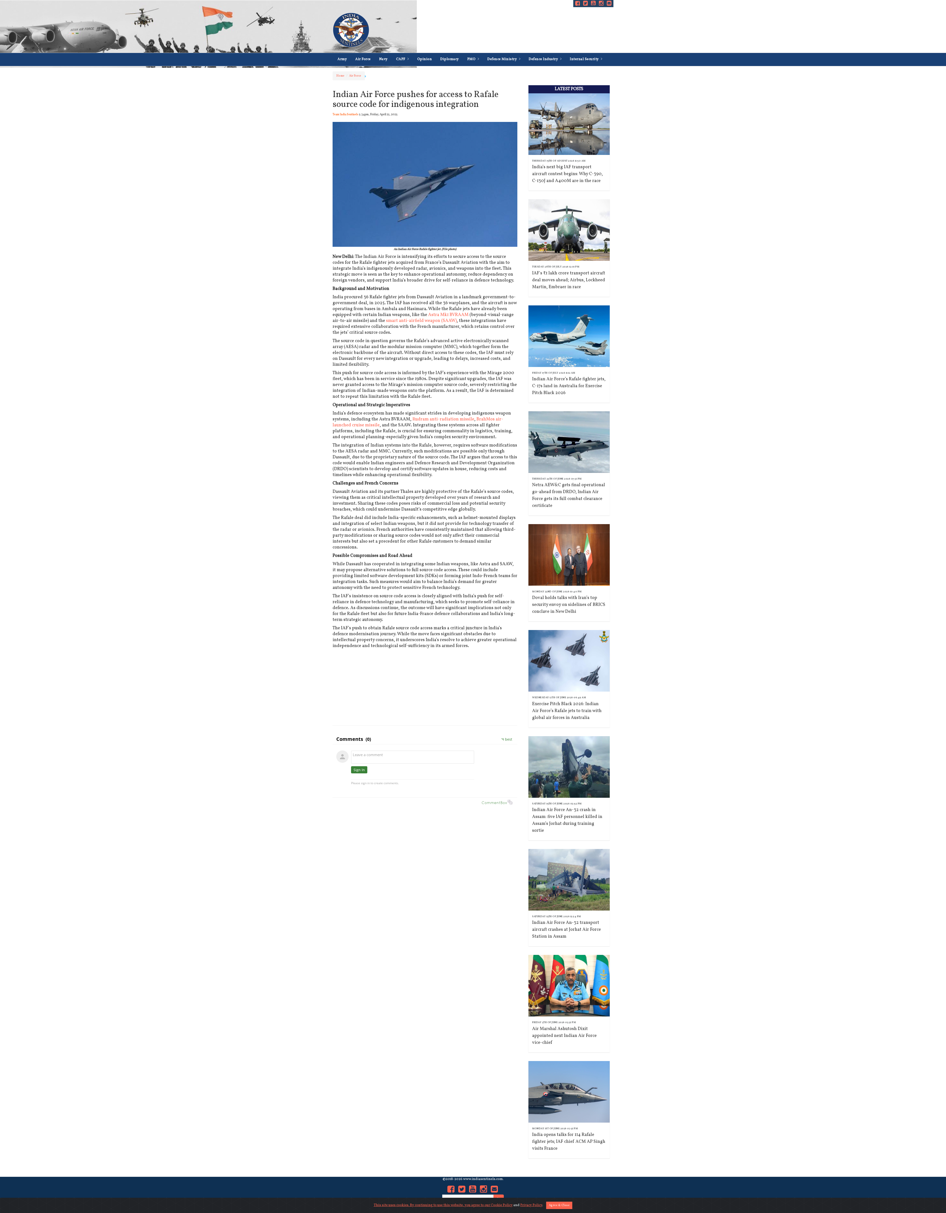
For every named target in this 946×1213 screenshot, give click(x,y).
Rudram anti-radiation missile (443, 419)
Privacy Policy (531, 1205)
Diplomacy (449, 59)
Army (342, 59)
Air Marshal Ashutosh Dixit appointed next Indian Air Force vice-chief (564, 1036)
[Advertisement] (425, 685)
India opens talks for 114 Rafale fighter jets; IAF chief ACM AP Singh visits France (568, 1142)
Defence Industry (544, 59)
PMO (471, 59)
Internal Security (585, 59)
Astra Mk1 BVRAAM (448, 315)
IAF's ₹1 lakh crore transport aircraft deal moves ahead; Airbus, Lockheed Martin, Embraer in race (568, 280)
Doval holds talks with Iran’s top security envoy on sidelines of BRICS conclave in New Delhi (568, 605)
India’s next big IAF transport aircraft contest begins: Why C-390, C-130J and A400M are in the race (567, 174)
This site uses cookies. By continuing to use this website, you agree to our (432, 1205)
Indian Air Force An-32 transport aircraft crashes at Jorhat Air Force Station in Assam (566, 930)
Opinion (424, 59)
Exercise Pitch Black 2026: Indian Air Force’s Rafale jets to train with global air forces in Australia (567, 711)
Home (340, 76)
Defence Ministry (502, 59)
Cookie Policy (502, 1205)
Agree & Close (559, 1205)
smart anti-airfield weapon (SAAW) (421, 321)
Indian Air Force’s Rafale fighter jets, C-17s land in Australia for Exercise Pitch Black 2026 (569, 386)
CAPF (401, 59)
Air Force (363, 59)
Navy (383, 59)
